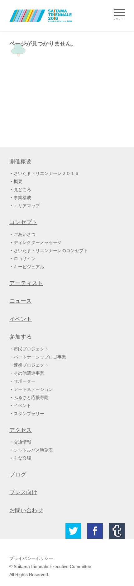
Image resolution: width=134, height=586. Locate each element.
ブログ (17, 474)
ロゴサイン (25, 258)
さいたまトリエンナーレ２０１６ (46, 173)
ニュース (20, 301)
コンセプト (23, 222)
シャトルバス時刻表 (33, 450)
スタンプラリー (29, 413)
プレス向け (23, 492)
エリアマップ (27, 205)
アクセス (20, 430)
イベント (20, 319)
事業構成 (22, 197)
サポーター (25, 381)
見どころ (22, 189)
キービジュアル (29, 266)
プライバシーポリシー (31, 558)
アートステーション (33, 389)
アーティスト (26, 283)
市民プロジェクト (31, 348)
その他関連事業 (29, 373)
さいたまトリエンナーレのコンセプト (51, 250)
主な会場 (22, 458)
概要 (18, 181)
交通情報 (22, 441)
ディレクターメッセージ (38, 242)
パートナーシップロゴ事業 (40, 356)
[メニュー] (119, 12)
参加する (20, 337)
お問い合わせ (26, 510)
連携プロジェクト (31, 365)
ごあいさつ (25, 234)
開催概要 (20, 161)
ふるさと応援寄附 (31, 397)
